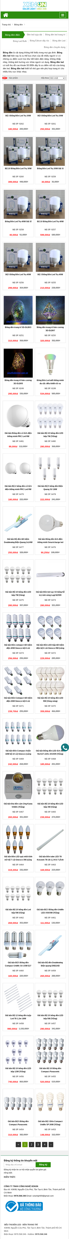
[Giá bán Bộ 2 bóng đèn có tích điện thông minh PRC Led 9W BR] (18, 468)
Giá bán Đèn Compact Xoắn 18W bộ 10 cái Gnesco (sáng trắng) (18, 754)
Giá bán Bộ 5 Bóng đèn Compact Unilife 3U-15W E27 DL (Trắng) (18, 965)
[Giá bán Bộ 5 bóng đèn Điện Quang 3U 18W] (50, 468)
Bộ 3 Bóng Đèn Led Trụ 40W (50, 274)
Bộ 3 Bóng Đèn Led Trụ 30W (18, 116)
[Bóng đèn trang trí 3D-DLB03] (18, 310)
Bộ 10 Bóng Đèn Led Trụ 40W (50, 221)
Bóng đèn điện (12, 35)
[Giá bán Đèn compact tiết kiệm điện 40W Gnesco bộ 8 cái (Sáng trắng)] (18, 627)
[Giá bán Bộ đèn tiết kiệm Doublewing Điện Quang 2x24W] (18, 521)
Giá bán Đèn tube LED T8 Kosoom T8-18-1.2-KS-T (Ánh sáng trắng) (50, 859)
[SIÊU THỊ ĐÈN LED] (34, 5)
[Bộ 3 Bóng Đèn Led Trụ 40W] (50, 257)
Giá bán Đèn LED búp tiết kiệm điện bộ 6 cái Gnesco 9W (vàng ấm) (50, 648)
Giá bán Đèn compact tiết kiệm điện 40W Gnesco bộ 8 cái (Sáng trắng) (18, 648)
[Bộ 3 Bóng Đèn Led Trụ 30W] (18, 98)
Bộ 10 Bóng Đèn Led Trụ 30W (18, 168)
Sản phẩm (10, 78)
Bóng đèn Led (58, 40)
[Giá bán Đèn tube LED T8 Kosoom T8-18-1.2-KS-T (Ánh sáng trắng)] (50, 839)
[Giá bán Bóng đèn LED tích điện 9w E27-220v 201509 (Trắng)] (50, 733)
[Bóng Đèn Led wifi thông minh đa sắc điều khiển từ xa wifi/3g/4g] (50, 363)
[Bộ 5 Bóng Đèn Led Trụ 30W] (50, 98)
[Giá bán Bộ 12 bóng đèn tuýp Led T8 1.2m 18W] (18, 998)
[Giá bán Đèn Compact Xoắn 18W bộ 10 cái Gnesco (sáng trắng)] (18, 733)
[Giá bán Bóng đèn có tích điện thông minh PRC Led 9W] (18, 416)
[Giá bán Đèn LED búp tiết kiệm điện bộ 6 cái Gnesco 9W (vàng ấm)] (50, 627)
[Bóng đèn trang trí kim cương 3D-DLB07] (50, 310)
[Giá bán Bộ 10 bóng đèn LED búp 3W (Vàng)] (50, 786)
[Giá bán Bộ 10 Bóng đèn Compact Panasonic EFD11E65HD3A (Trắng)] (50, 1051)
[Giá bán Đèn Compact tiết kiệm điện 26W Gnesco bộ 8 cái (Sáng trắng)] (18, 680)
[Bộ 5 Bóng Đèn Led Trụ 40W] (18, 257)
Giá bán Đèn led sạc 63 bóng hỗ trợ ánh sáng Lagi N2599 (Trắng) (50, 595)
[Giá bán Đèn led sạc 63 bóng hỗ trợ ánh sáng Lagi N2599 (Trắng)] (50, 574)
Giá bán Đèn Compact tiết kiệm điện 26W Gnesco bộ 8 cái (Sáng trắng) (18, 701)
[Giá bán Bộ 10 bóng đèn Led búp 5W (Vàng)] (18, 892)
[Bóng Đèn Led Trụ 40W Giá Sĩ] (18, 204)
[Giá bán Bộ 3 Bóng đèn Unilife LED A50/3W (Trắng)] (50, 892)
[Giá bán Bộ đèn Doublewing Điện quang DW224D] (50, 945)
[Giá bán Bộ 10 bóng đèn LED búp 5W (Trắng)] (50, 998)
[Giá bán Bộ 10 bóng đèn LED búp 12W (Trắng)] (18, 1051)
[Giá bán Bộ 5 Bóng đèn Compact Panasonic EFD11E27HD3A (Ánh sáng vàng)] (18, 1104)
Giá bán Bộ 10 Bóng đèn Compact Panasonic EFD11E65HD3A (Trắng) (50, 1071)
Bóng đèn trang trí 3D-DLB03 (18, 327)
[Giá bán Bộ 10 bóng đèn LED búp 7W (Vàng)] (18, 574)
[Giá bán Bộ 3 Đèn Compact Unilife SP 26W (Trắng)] (50, 1104)
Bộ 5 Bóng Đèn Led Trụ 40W (18, 274)
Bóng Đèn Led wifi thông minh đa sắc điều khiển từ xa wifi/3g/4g (50, 383)
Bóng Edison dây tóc (39, 40)
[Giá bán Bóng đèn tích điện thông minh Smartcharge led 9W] (50, 521)
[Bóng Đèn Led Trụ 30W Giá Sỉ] (50, 151)
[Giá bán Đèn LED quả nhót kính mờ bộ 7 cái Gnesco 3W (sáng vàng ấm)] (18, 839)
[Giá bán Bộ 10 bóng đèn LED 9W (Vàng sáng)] (50, 680)
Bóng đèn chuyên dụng (54, 47)
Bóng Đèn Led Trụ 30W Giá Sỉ (50, 168)
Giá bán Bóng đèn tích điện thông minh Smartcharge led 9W (50, 542)
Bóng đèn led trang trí (55, 34)
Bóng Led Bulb (20, 41)
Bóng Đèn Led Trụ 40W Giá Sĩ (18, 221)
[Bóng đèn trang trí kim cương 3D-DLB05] (18, 363)
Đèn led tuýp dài (34, 34)
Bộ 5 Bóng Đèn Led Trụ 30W (50, 116)
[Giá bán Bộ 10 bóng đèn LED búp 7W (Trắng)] (50, 416)
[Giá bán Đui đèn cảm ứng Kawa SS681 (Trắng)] (18, 786)
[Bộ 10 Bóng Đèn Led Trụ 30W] (18, 151)
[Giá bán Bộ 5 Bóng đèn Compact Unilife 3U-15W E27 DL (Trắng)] (18, 945)
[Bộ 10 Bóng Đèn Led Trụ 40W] (50, 204)
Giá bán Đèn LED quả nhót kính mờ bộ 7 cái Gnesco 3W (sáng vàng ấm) (18, 859)
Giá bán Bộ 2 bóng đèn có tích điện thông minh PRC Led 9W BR (18, 489)
